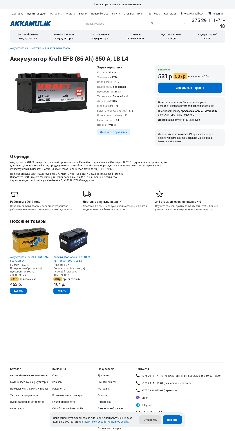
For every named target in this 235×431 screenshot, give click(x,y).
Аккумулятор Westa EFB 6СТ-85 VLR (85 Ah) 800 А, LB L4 (72, 258)
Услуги (116, 13)
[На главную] (30, 23)
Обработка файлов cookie (67, 408)
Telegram (147, 405)
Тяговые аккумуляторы (24, 395)
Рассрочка (104, 401)
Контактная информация (67, 395)
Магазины (56, 13)
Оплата (70, 13)
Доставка (17, 13)
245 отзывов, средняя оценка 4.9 (178, 201)
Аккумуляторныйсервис (207, 36)
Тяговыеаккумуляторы (135, 36)
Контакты (170, 13)
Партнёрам (153, 13)
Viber (145, 397)
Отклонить (150, 419)
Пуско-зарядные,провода (171, 36)
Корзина (217, 13)
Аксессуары (17, 408)
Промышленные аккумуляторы (99, 36)
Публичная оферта (63, 401)
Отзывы (129, 13)
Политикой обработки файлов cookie (106, 421)
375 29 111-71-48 (208, 23)
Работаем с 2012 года (25, 201)
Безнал (83, 13)
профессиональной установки (199, 111)
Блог (140, 13)
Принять (172, 419)
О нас (55, 375)
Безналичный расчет (110, 408)
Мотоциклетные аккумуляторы (64, 36)
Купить (18, 290)
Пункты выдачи (36, 13)
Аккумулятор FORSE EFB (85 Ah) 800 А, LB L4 (29, 258)
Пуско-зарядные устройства (27, 401)
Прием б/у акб (99, 13)
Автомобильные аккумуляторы (28, 36)
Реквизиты (59, 388)
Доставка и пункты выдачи (102, 201)
